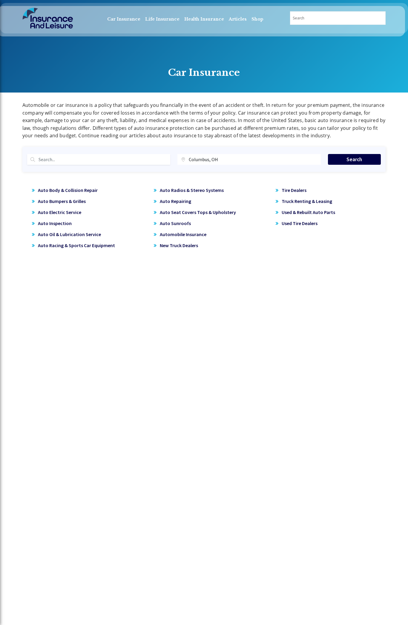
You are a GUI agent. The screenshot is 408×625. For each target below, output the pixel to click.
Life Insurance (162, 19)
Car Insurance (123, 19)
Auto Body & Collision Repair (68, 190)
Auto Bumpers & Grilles (62, 201)
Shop (257, 19)
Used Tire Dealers (299, 223)
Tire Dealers (294, 190)
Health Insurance (204, 19)
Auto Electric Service (59, 212)
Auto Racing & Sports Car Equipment (76, 245)
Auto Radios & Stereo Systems (192, 190)
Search (354, 159)
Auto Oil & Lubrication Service (69, 234)
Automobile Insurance (183, 234)
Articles (238, 19)
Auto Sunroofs (175, 223)
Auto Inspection (55, 223)
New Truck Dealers (179, 245)
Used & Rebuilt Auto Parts (308, 212)
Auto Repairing (175, 201)
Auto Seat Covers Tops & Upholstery (198, 212)
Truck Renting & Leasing (307, 201)
